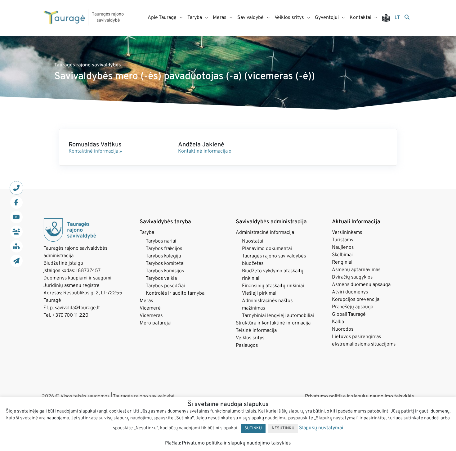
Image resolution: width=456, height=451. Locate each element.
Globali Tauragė (349, 314)
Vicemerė (150, 308)
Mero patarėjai (156, 323)
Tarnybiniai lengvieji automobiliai (278, 316)
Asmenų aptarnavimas (356, 270)
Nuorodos (342, 329)
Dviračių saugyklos (352, 277)
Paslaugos (247, 345)
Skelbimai (342, 255)
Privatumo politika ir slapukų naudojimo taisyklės (236, 443)
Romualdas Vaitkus (95, 145)
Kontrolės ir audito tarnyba (175, 293)
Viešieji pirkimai (259, 293)
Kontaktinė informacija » (95, 151)
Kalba (338, 322)
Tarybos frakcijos (164, 249)
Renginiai (342, 262)
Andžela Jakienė (201, 145)
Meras (146, 301)
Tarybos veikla (161, 278)
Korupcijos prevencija (355, 300)
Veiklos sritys (250, 338)
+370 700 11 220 (70, 315)
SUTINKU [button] (253, 428)
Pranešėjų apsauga (352, 307)
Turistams (342, 240)
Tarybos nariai (161, 241)
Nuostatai (252, 241)
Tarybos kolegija (163, 256)
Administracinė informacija (265, 233)
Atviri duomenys (350, 292)
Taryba (147, 233)
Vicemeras (151, 316)
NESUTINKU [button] (283, 428)
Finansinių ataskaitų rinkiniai (273, 286)
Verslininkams (347, 233)
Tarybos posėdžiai (165, 286)
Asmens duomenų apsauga (361, 285)
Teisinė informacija (256, 331)
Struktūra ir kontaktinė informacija (273, 323)
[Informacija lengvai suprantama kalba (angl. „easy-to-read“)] (388, 18)
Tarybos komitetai (165, 264)
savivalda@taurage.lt (77, 308)
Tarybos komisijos (165, 271)
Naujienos (343, 247)
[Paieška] (407, 18)
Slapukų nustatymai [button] (321, 428)
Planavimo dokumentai (267, 249)
